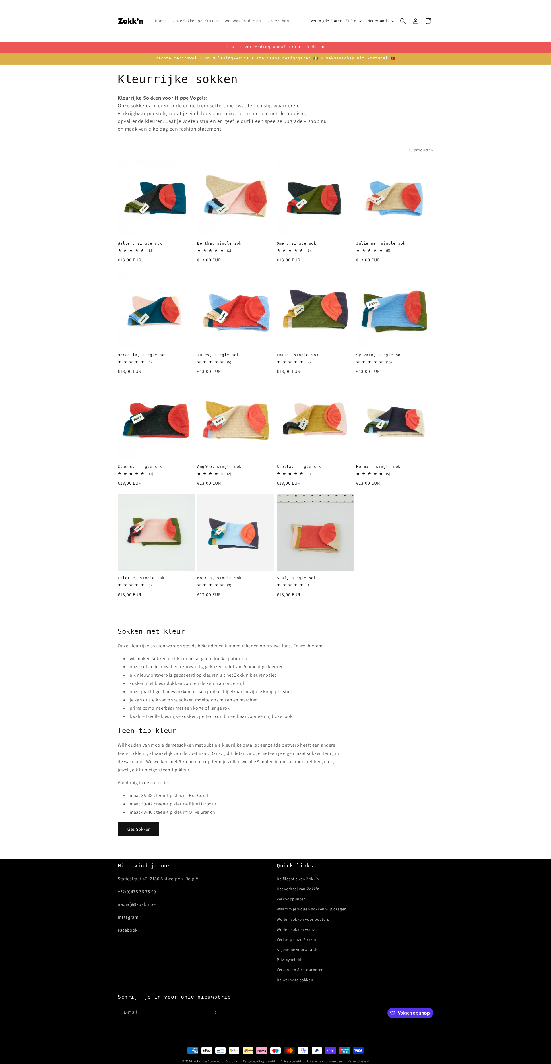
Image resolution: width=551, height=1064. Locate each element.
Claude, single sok (140, 466)
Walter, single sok (140, 243)
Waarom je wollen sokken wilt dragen (312, 909)
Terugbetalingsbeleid (259, 1061)
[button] (195, 21)
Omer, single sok (296, 243)
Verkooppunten (291, 899)
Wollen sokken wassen (298, 929)
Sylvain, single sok (379, 355)
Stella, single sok (299, 466)
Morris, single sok (219, 578)
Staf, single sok (296, 578)
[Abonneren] (214, 1013)
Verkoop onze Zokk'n (296, 939)
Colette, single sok (141, 578)
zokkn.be (200, 1061)
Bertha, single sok (219, 243)
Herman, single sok (378, 466)
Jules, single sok (218, 355)
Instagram (128, 917)
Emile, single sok (298, 355)
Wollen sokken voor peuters (303, 919)
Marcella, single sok (142, 355)
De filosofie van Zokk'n (298, 878)
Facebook (128, 930)
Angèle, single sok (219, 466)
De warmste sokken (295, 979)
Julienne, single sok (381, 243)
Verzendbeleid (358, 1061)
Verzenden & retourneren (300, 969)
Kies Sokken (138, 829)
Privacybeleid (289, 959)
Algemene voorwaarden (299, 949)
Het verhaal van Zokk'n (298, 888)
